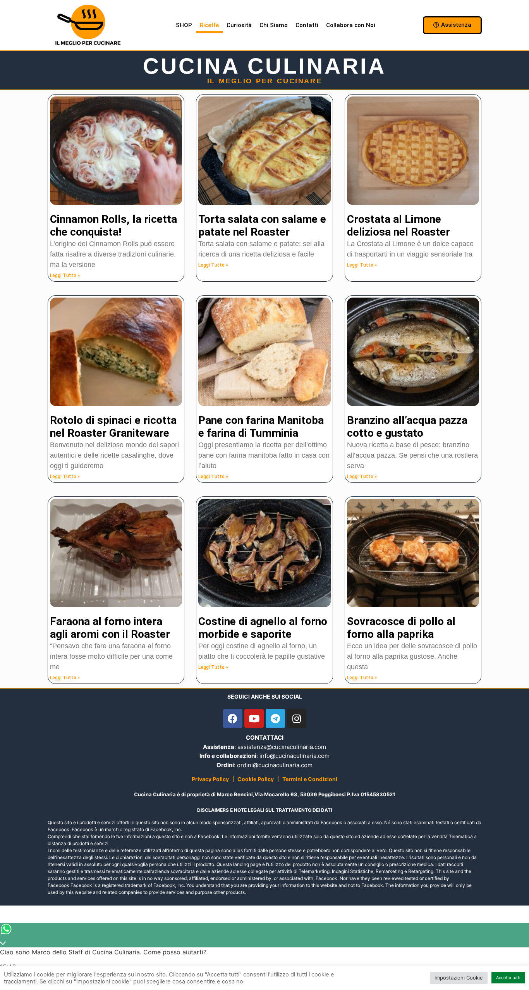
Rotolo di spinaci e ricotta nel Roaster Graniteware (113, 427)
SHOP (184, 25)
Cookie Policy (255, 779)
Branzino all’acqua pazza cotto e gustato (407, 427)
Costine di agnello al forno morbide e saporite (262, 628)
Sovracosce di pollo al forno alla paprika (401, 628)
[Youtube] (254, 718)
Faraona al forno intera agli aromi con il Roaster (110, 628)
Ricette (209, 25)
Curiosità (239, 25)
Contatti (306, 25)
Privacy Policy (210, 779)
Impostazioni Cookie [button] (459, 978)
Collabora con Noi (350, 25)
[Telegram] (275, 718)
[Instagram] (296, 718)
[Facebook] (232, 718)
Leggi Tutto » (65, 275)
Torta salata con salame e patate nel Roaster (262, 226)
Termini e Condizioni (309, 779)
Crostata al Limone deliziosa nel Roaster (398, 226)
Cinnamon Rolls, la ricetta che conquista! (113, 226)
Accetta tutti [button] (508, 977)
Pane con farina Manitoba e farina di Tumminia (261, 427)
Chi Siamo (273, 25)
